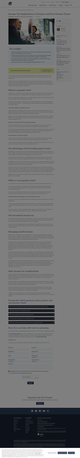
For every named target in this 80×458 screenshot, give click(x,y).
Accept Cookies (71, 452)
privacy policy (38, 453)
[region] (40, 453)
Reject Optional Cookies (62, 452)
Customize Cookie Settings (52, 452)
